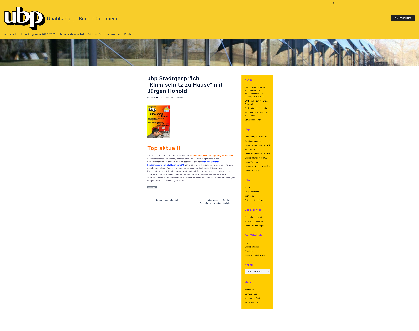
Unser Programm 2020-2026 (257, 154)
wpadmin (154, 98)
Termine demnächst (72, 34)
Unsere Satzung (252, 247)
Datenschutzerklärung (254, 200)
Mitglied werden (252, 192)
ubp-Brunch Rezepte (254, 221)
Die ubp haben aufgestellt (167, 200)
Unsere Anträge (252, 170)
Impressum (113, 34)
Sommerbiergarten (253, 120)
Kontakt (129, 34)
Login (247, 242)
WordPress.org (251, 302)
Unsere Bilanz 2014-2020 (256, 158)
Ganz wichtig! (403, 18)
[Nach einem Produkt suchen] (333, 3)
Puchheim (151, 187)
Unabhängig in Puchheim (256, 137)
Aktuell (180, 98)
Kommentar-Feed (252, 298)
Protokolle (249, 251)
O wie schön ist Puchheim (256, 108)
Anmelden (249, 290)
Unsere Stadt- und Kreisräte (257, 166)
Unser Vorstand (251, 162)
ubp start (10, 34)
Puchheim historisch (253, 217)
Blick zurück (95, 34)
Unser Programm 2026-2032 (38, 34)
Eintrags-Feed (251, 294)
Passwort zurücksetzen (255, 255)
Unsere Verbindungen (254, 226)
